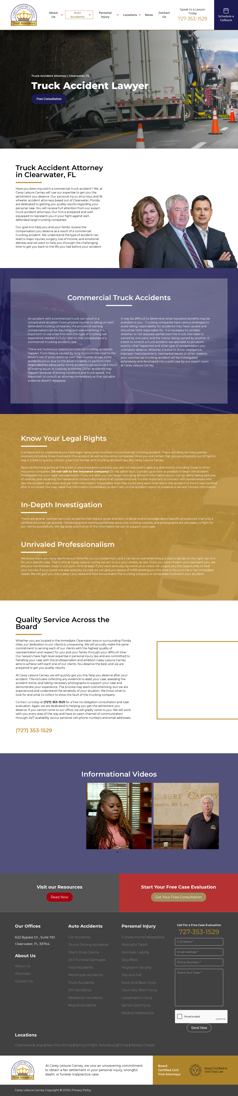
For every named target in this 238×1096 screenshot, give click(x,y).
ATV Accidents (79, 990)
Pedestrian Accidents (85, 998)
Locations (130, 15)
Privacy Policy (81, 1090)
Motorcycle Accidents (85, 975)
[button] (117, 852)
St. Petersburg (105, 1045)
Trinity (124, 1045)
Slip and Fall (131, 975)
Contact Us (164, 14)
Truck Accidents (81, 983)
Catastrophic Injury (137, 998)
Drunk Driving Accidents (88, 945)
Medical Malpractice (138, 1013)
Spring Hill (83, 1045)
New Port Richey (59, 1045)
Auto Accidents (77, 14)
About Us (53, 14)
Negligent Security (137, 967)
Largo (39, 1045)
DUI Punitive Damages (87, 960)
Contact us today (28, 702)
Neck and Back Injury (139, 983)
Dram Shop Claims (83, 952)
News (149, 15)
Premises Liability (135, 952)
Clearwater (23, 1045)
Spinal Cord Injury (136, 1005)
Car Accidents (79, 937)
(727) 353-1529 (34, 730)
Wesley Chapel (143, 1045)
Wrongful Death (135, 945)
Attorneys (22, 973)
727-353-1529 (192, 19)
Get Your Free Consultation (178, 897)
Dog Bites (130, 960)
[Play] (52, 816)
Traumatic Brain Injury (139, 990)
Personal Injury (105, 14)
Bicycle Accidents (82, 1005)
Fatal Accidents (80, 967)
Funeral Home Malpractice (143, 937)
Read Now (59, 897)
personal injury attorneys (74, 196)
